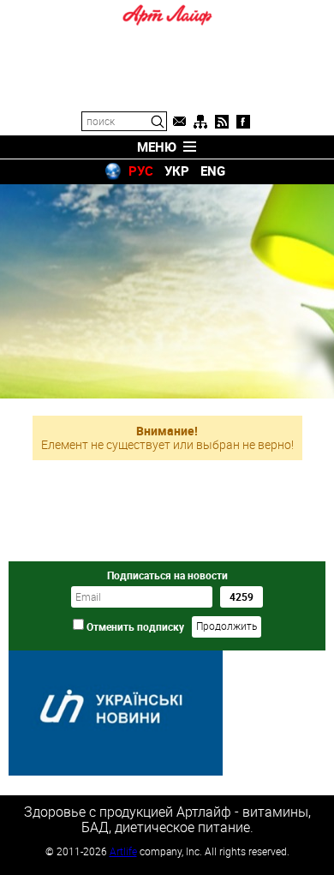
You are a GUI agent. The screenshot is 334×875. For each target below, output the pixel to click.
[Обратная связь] (179, 122)
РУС (140, 170)
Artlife (123, 851)
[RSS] (222, 122)
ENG (212, 170)
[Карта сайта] (200, 122)
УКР (176, 170)
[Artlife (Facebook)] (243, 122)
